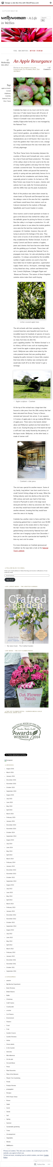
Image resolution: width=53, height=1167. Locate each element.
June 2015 (9, 802)
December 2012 (11, 915)
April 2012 (9, 945)
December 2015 (11, 780)
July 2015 (9, 798)
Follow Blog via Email (15, 568)
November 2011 (11, 963)
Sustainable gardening (13, 1126)
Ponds (8, 1081)
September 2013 (11, 881)
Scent (8, 1108)
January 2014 (10, 866)
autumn (33, 68)
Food (7, 1025)
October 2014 (10, 832)
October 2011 (10, 967)
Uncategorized (10, 1134)
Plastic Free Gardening (13, 1078)
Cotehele (7, 96)
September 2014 (11, 836)
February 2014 (10, 862)
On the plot (9, 1059)
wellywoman (13, 17)
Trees (8, 1130)
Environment (10, 1018)
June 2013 (9, 892)
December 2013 (11, 870)
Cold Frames (10, 1003)
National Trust (6, 98)
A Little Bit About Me (10, 11)
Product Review (11, 1085)
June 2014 (9, 847)
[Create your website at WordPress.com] (26, 3)
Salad (8, 1104)
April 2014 (9, 855)
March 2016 (10, 772)
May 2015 (9, 806)
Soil (7, 1115)
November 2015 (11, 783)
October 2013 (10, 877)
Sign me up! (10, 579)
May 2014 (9, 851)
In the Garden (10, 1048)
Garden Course (11, 1033)
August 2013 (10, 885)
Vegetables (9, 1138)
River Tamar (7, 101)
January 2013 (10, 911)
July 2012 (9, 933)
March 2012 (10, 948)
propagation (9, 1089)
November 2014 (11, 828)
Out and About (10, 1063)
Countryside (18, 69)
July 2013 (9, 888)
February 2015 (10, 817)
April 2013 (9, 900)
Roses (8, 1100)
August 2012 (10, 930)
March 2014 (10, 858)
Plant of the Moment (12, 1074)
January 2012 (10, 956)
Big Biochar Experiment (13, 984)
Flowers (8, 1021)
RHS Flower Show (11, 1096)
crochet (8, 1010)
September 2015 (11, 791)
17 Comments (47, 68)
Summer (8, 1123)
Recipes (8, 1093)
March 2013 (10, 903)
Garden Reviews (11, 1036)
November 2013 (11, 873)
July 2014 (9, 843)
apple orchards (5, 88)
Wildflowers (9, 1145)
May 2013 (9, 896)
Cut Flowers (27, 69)
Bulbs (8, 995)
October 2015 (10, 787)
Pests (8, 1066)
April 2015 (9, 810)
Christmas (9, 999)
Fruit (34, 69)
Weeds (8, 1141)
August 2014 (10, 840)
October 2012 (10, 922)
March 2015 (10, 813)
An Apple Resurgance (33, 61)
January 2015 (10, 821)
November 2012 (11, 918)
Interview (9, 1051)
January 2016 (10, 776)
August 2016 (10, 768)
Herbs (8, 1040)
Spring (8, 1119)
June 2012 (9, 937)
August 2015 (10, 795)
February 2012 (10, 952)
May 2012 (9, 941)
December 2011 (11, 960)
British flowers (10, 991)
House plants (10, 1044)
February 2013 (10, 907)
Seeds (8, 1111)
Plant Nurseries (11, 1070)
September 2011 (11, 971)
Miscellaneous (10, 1055)
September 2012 (11, 926)
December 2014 (11, 825)
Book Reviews (10, 988)
